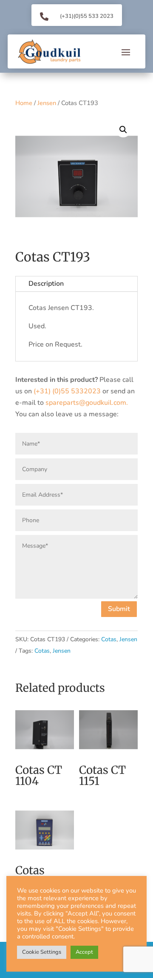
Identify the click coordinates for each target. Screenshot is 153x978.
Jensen (46, 103)
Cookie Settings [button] (41, 952)
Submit (119, 609)
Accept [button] (84, 952)
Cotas (108, 639)
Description (46, 283)
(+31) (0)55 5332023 (67, 391)
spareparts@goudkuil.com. (86, 402)
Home (23, 103)
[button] (123, 129)
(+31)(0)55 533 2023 (86, 16)
